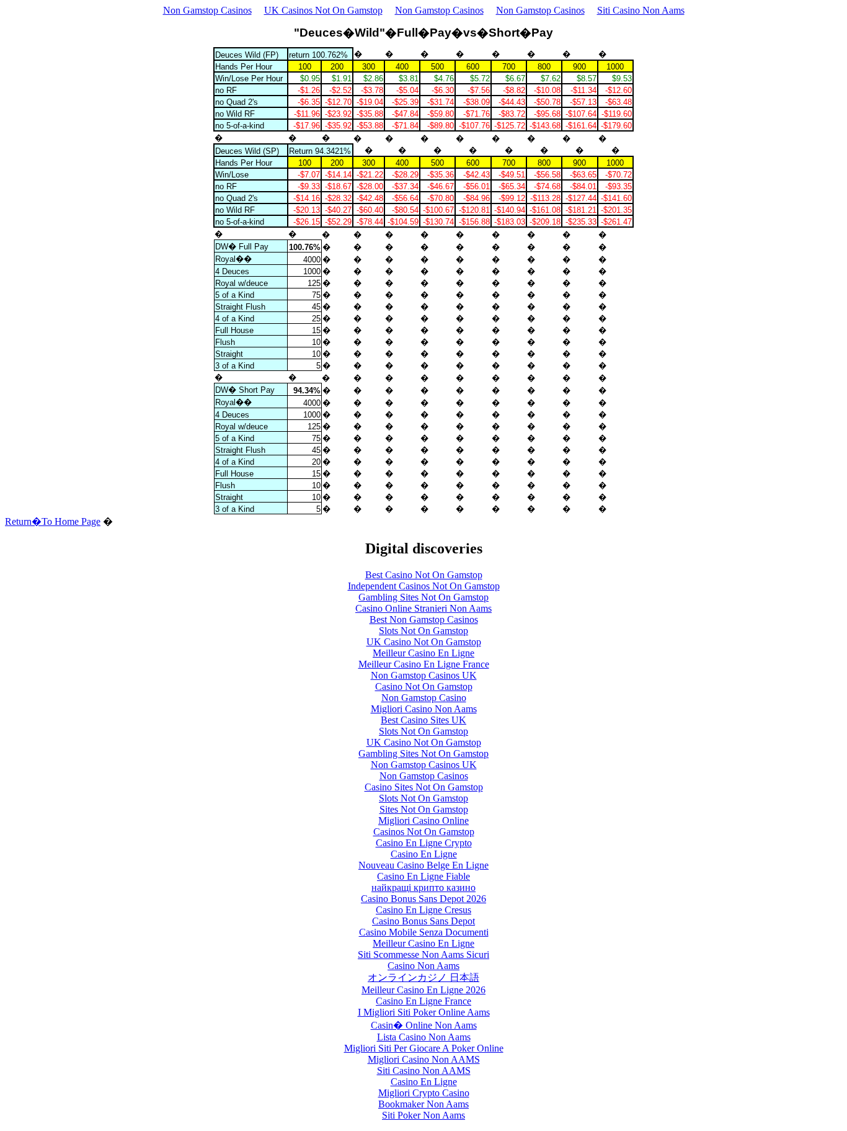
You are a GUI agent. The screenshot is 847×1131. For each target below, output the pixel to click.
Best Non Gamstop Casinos (424, 619)
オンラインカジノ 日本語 (423, 977)
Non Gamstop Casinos (207, 10)
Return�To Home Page (52, 521)
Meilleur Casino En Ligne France (423, 664)
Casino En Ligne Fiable (423, 876)
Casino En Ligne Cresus (423, 910)
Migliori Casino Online (423, 820)
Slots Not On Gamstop (423, 630)
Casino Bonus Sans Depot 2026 (423, 898)
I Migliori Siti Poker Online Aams (424, 1012)
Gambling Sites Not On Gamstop (423, 597)
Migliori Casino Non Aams (424, 709)
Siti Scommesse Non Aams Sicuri (423, 954)
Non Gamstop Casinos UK (424, 675)
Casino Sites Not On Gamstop (424, 787)
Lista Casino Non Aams (424, 1037)
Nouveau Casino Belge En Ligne (423, 865)
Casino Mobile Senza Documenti (424, 932)
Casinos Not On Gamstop (423, 831)
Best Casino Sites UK (423, 720)
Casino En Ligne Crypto (424, 843)
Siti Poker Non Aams (423, 1115)
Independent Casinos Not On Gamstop (424, 586)
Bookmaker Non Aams (423, 1104)
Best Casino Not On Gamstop (423, 575)
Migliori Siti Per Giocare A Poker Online (423, 1048)
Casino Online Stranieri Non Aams (423, 608)
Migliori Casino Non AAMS (424, 1059)
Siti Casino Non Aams (641, 10)
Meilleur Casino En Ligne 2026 (423, 990)
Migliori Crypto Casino (423, 1093)
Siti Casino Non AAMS (424, 1070)
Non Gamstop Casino (423, 697)
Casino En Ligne (424, 854)
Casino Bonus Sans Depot (423, 921)
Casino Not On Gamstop (423, 686)
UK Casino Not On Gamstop (423, 642)
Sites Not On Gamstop (423, 809)
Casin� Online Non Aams (424, 1025)
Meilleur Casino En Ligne (423, 653)
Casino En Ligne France (423, 1001)
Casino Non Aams (423, 965)
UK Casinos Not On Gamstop (323, 10)
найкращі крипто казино (423, 887)
